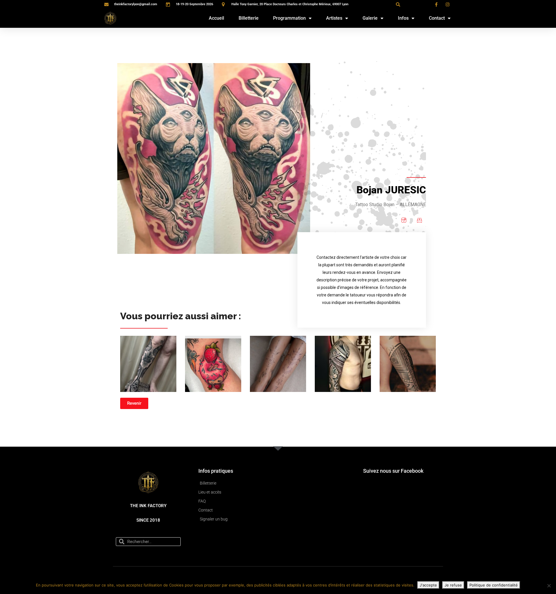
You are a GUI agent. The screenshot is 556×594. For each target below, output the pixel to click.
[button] (398, 4)
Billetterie (249, 18)
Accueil (216, 18)
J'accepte (428, 585)
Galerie (370, 18)
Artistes (334, 18)
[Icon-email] (419, 220)
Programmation (289, 18)
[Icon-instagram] (403, 220)
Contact (437, 18)
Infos (403, 18)
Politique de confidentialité (493, 585)
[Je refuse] (549, 585)
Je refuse (453, 585)
